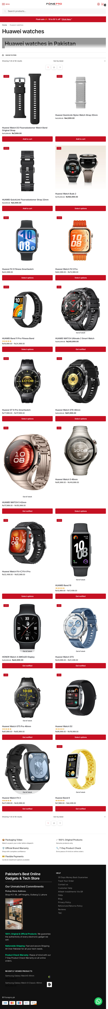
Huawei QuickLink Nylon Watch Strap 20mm (76, 115)
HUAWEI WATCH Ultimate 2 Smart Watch (74, 338)
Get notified (80, 349)
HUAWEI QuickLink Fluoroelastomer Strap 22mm (25, 199)
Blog (60, 899)
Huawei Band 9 (62, 798)
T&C (60, 913)
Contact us (63, 884)
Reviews (62, 909)
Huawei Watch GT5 (64, 657)
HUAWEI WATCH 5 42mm (14, 502)
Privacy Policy (64, 902)
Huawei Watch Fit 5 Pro (66, 269)
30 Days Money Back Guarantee (73, 877)
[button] (103, 4)
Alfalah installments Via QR (70, 891)
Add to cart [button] (27, 139)
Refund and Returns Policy (70, 906)
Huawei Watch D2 (63, 726)
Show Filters (11, 55)
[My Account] (98, 4)
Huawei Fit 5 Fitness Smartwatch (18, 269)
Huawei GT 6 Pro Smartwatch (16, 410)
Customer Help (65, 888)
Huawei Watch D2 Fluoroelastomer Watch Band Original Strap (24, 129)
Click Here (66, 19)
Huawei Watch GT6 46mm (67, 410)
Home (4, 25)
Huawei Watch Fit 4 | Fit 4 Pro (16, 571)
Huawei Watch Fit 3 (11, 798)
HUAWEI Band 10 (63, 585)
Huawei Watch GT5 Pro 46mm (16, 726)
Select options (81, 208)
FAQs (60, 895)
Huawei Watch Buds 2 (65, 193)
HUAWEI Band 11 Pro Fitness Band (18, 338)
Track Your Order (66, 881)
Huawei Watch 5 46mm (66, 479)
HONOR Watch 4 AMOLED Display (18, 657)
